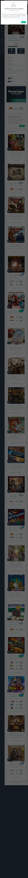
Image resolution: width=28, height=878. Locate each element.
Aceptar (23, 22)
